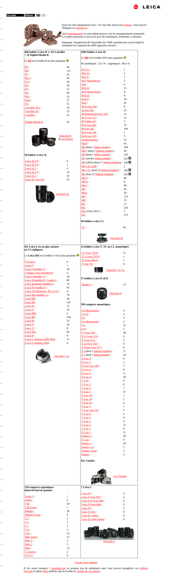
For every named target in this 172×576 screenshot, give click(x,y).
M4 (83, 196)
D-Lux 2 (86, 432)
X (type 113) (88, 340)
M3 (83, 215)
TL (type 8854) (89, 260)
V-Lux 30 (86, 399)
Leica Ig (29, 335)
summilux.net (58, 568)
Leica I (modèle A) (35, 269)
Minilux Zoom (32, 514)
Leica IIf (29, 320)
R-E (27, 81)
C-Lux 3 (86, 384)
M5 (83, 189)
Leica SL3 (30, 168)
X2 (83, 351)
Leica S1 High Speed (92, 519)
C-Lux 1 (86, 428)
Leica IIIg (30, 331)
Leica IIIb (30, 298)
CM (27, 503)
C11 (27, 529)
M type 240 (87, 128)
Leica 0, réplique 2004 (37, 343)
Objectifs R (65, 136)
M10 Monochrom (90, 91)
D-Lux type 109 (90, 365)
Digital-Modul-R (34, 122)
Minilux (29, 511)
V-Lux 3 (86, 417)
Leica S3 (86, 493)
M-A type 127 (88, 117)
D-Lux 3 (86, 391)
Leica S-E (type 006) (92, 500)
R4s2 (28, 100)
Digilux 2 (86, 436)
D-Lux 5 (86, 373)
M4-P (84, 178)
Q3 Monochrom (90, 310)
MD (83, 200)
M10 (84, 102)
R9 (26, 67)
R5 (26, 89)
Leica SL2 (30, 175)
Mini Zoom (31, 537)
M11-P (85, 77)
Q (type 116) (88, 332)
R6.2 (27, 78)
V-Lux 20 (86, 402)
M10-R (85, 88)
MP (83, 162)
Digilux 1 (86, 443)
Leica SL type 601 (35, 179)
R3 (26, 103)
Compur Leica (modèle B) (39, 272)
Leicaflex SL (32, 111)
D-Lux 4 (86, 377)
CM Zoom (30, 507)
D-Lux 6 (86, 369)
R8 (29, 60)
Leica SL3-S (31, 164)
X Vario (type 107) (91, 347)
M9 (83, 147)
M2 (83, 207)
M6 (86, 57)
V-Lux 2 (86, 421)
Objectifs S (109, 541)
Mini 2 (28, 544)
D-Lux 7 (86, 362)
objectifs (28, 571)
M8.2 (84, 150)
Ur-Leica (30, 261)
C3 (26, 518)
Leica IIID (30, 313)
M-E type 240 (88, 132)
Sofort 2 (29, 496)
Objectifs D (115, 293)
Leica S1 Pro (88, 511)
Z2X (27, 533)
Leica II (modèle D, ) (40, 280)
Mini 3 (28, 540)
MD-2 (84, 181)
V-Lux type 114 (89, 410)
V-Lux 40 (86, 395)
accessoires (67, 139)
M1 (83, 203)
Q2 (83, 325)
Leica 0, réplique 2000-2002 (40, 339)
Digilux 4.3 (87, 447)
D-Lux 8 (86, 358)
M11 (83, 84)
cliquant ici (81, 28)
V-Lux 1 (86, 425)
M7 (83, 158)
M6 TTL (86, 170)
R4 (26, 92)
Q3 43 (84, 314)
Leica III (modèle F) (35, 287)
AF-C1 (29, 555)
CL (83, 227)
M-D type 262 (89, 106)
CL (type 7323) (89, 252)
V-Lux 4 (86, 413)
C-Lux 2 (86, 388)
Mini (27, 548)
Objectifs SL (62, 194)
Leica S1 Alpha (89, 515)
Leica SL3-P (31, 161)
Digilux (85, 454)
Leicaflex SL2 (32, 107)
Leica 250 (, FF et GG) (42, 291)
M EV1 (85, 69)
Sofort (28, 500)
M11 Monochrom (90, 80)
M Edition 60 (88, 121)
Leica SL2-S (31, 172)
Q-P (83, 329)
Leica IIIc (30, 302)
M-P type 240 (88, 125)
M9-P (84, 143)
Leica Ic (29, 309)
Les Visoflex (120, 476)
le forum (127, 24)
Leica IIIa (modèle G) (36, 295)
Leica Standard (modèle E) (39, 283)
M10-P (85, 99)
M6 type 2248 (88, 166)
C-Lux (85, 380)
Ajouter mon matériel (86, 562)
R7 (26, 74)
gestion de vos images (88, 571)
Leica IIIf (30, 317)
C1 (26, 526)
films (45, 571)
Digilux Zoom (89, 450)
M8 (83, 154)
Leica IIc (29, 306)
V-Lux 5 (86, 406)
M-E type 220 (88, 136)
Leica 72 (29, 328)
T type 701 (87, 264)
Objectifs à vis (61, 356)
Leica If (29, 324)
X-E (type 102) (89, 343)
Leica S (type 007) (91, 497)
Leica (29, 265)
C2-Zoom (30, 551)
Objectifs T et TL (115, 270)
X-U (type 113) (89, 336)
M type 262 (87, 110)
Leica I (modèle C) (35, 276)
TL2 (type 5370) (90, 256)
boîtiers (144, 568)
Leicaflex (30, 115)
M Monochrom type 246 (94, 114)
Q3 (83, 318)
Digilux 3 (86, 284)
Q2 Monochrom (90, 321)
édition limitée (101, 147)
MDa (84, 192)
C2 (26, 522)
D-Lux (85, 439)
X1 (83, 354)
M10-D (85, 95)
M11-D (85, 73)
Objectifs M (116, 238)
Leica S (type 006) (91, 504)
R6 (26, 85)
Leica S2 (86, 508)
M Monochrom (89, 139)
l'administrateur (75, 33)
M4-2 (84, 185)
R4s (27, 96)
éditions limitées (104, 150)
